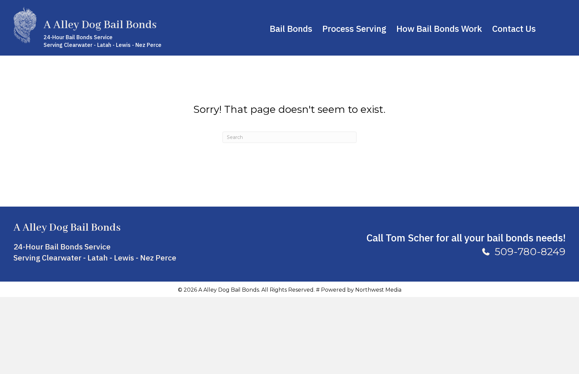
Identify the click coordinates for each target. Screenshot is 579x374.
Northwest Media (378, 290)
